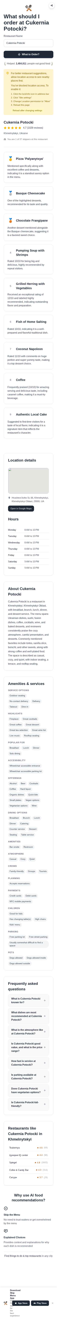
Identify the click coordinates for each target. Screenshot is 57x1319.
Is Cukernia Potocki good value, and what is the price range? (26, 1047)
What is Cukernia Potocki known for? (25, 1000)
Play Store (42, 1303)
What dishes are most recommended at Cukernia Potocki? (26, 1016)
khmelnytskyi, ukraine (16, 133)
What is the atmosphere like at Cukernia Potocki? (27, 1032)
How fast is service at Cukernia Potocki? (23, 1063)
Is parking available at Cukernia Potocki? (23, 1077)
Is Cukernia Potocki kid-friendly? (25, 1104)
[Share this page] (52, 5)
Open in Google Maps (21, 508)
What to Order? (30, 54)
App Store (22, 1303)
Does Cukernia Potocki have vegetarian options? (26, 1090)
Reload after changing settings (27, 110)
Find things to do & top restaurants (22, 1256)
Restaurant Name (13, 36)
